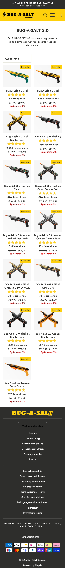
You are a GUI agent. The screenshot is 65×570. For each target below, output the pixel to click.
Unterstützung (32, 438)
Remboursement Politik (33, 491)
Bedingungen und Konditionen (32, 502)
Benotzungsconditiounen (32, 476)
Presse (32, 459)
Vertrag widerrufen (32, 426)
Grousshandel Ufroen (33, 448)
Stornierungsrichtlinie (32, 497)
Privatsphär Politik (32, 486)
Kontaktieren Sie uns (32, 443)
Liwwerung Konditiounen (32, 481)
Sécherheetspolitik (32, 471)
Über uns (32, 433)
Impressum (32, 507)
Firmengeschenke (33, 454)
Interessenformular (32, 513)
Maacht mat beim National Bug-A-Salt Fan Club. (31, 525)
